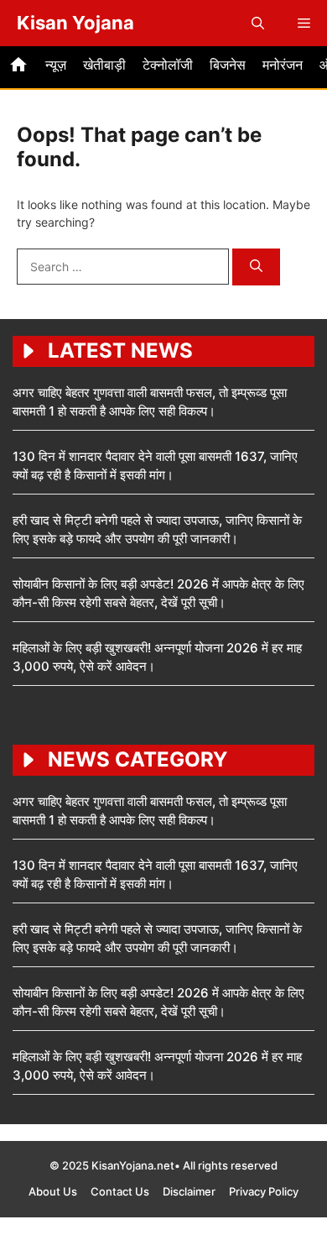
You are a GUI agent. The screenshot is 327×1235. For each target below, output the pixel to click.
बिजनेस (228, 64)
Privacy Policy (263, 1191)
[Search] (256, 267)
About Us (53, 1191)
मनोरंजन (282, 64)
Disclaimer (189, 1191)
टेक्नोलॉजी (168, 64)
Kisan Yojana (75, 23)
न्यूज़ (55, 64)
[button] (258, 23)
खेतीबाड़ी (104, 64)
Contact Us (120, 1191)
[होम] (18, 67)
